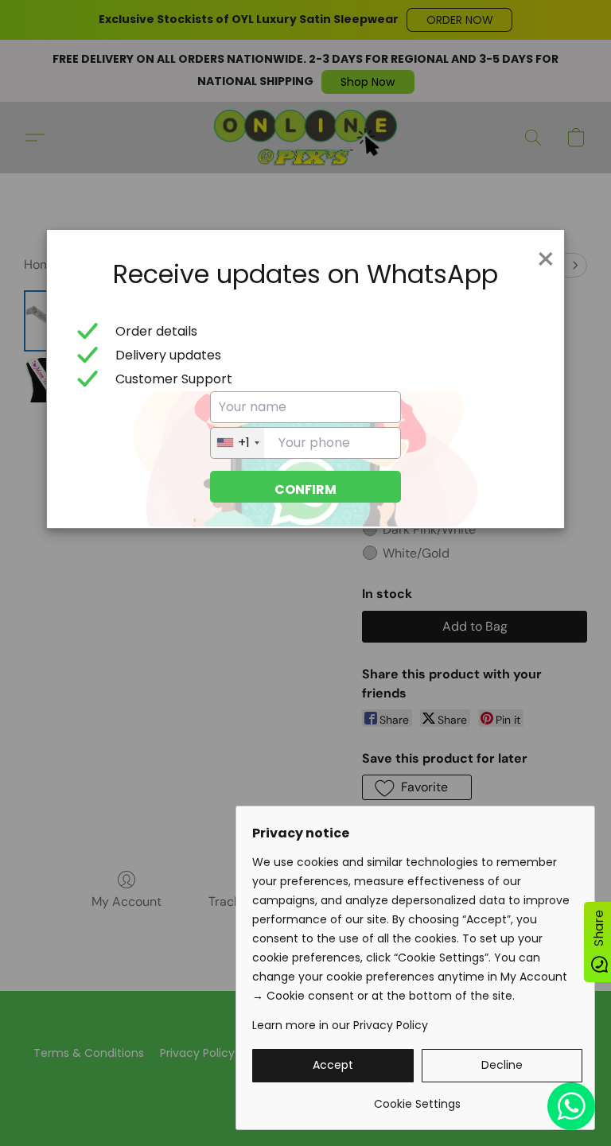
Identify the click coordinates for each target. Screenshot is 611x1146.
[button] (333, 1065)
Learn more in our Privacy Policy (340, 1025)
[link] (417, 1097)
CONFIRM (305, 489)
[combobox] (237, 443)
